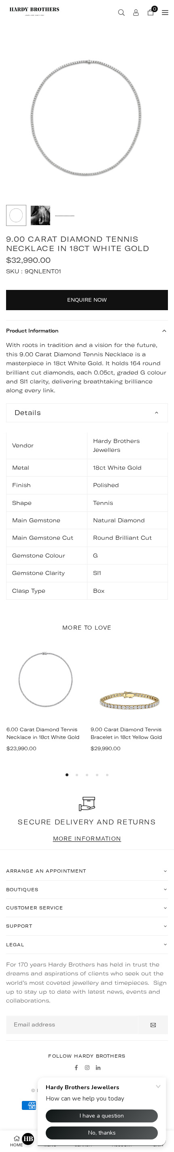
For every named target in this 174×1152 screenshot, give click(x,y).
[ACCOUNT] (136, 12)
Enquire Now (87, 300)
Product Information (32, 331)
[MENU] (165, 12)
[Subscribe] (153, 1025)
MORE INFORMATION (87, 838)
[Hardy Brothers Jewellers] (34, 11)
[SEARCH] (121, 12)
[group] (87, 119)
